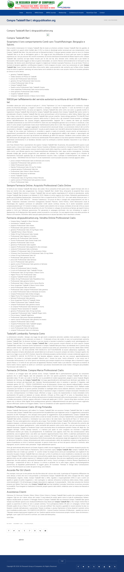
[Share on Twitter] (14, 531)
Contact (102, 13)
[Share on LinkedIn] (19, 531)
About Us (29, 13)
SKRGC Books (39, 13)
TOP (62, 561)
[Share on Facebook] (9, 531)
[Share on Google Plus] (30, 531)
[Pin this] (35, 531)
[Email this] (45, 531)
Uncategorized (29, 523)
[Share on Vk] (40, 531)
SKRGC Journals (51, 13)
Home (21, 13)
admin (10, 523)
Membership (62, 13)
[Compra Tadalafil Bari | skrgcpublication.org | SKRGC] (39, 5)
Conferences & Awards (76, 13)
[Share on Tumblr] (24, 531)
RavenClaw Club (92, 13)
